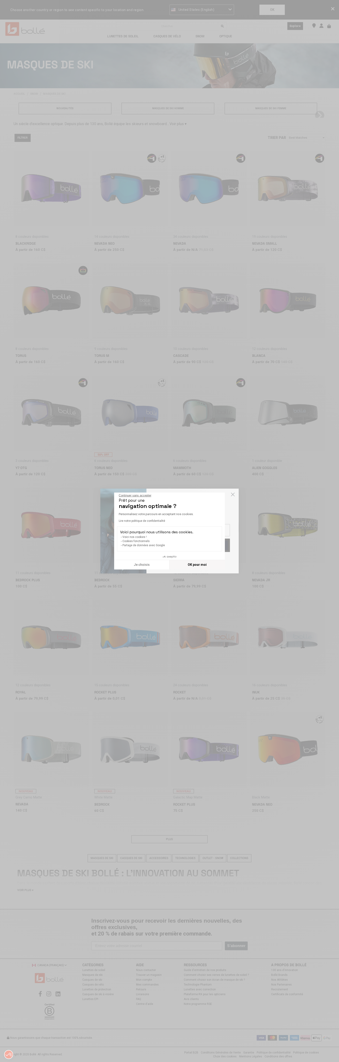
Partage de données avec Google (143, 545)
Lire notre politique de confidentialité (142, 520)
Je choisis (142, 564)
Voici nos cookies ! (134, 537)
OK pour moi (197, 564)
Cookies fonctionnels (136, 541)
